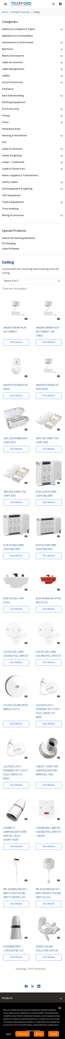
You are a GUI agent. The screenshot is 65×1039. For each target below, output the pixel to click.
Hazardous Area (11, 129)
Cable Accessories (12, 63)
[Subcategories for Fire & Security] (61, 109)
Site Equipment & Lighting (17, 189)
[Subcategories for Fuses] (61, 122)
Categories (10, 22)
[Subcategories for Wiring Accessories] (61, 215)
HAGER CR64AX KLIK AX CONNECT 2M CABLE (47, 332)
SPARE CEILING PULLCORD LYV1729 (47, 949)
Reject (39, 1034)
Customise (22, 1034)
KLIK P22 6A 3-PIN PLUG (13, 601)
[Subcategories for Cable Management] (61, 69)
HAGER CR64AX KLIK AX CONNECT (14, 330)
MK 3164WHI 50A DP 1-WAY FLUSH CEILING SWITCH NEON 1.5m (15, 893)
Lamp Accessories (12, 149)
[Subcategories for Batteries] (61, 49)
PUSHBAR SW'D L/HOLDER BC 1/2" (13, 949)
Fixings (6, 116)
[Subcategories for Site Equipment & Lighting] (61, 189)
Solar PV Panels (10, 249)
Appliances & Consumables (17, 36)
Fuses (5, 122)
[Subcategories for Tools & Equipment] (61, 202)
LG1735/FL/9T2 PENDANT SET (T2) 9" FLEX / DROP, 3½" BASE (15, 773)
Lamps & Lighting (12, 156)
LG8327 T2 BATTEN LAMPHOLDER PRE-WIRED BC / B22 (47, 771)
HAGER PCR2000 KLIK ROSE (15, 387)
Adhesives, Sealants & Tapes (18, 29)
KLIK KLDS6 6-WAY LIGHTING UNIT (13, 547)
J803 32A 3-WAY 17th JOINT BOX (47, 441)
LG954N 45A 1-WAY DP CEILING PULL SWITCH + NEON (48, 832)
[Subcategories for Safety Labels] (61, 182)
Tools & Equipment (13, 202)
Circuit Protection (12, 82)
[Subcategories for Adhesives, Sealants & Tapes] (61, 29)
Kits (4, 142)
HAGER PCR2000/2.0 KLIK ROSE (47, 387)
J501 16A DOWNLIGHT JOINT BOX (15, 441)
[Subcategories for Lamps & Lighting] (61, 155)
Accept (53, 1034)
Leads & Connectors (13, 169)
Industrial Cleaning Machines (18, 238)
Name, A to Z (11, 281)
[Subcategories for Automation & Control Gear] (61, 42)
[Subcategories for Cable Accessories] (61, 62)
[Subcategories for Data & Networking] (61, 96)
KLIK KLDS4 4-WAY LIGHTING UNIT (46, 494)
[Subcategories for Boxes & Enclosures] (61, 56)
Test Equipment (11, 195)
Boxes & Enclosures (13, 56)
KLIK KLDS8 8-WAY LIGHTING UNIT (46, 547)
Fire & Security (10, 109)
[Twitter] (32, 986)
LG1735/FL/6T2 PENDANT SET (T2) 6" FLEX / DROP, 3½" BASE (48, 711)
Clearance (8, 89)
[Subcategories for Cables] (61, 76)
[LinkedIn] (39, 986)
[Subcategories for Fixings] (61, 116)
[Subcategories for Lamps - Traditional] (61, 162)
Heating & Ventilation (14, 136)
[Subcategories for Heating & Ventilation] (61, 135)
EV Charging (9, 244)
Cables (6, 76)
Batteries (7, 49)
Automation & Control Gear (18, 43)
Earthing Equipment (13, 102)
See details (16, 342)
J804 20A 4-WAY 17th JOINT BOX (14, 494)
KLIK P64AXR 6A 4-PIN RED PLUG (48, 601)
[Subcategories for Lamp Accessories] (61, 149)
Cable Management (13, 69)
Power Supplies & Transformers (20, 176)
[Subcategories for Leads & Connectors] (61, 169)
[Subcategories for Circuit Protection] (61, 82)
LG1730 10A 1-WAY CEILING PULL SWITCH (15, 654)
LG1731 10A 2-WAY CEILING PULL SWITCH (48, 654)
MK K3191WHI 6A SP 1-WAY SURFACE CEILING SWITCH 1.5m (48, 893)
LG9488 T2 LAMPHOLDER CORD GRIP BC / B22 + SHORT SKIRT (14, 834)
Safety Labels (10, 182)
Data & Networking (13, 96)
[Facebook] (26, 986)
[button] (53, 4)
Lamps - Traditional (13, 162)
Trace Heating (10, 209)
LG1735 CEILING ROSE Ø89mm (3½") (15, 707)
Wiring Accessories (13, 215)
